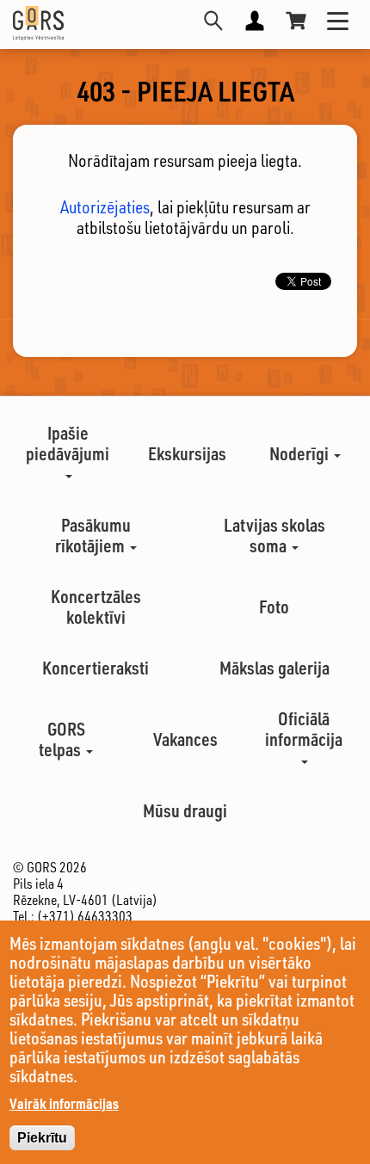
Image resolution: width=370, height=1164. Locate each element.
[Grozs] (296, 20)
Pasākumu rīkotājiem (93, 535)
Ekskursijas (187, 453)
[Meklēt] (213, 20)
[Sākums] (38, 23)
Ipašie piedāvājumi (67, 443)
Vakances (185, 739)
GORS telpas (62, 739)
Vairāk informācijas (64, 1103)
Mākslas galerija (274, 667)
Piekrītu (42, 1137)
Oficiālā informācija (303, 728)
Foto (274, 606)
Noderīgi (300, 453)
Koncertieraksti (95, 667)
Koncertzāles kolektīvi (96, 606)
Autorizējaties (105, 207)
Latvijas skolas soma (274, 535)
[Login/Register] (254, 20)
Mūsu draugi (185, 810)
